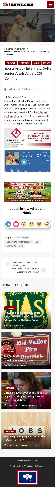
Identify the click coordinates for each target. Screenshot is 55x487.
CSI (37, 241)
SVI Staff (8, 325)
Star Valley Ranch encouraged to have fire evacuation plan (23, 358)
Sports (46, 63)
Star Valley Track (15, 245)
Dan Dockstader (11, 365)
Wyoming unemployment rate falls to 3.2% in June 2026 (26, 438)
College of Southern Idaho (19, 241)
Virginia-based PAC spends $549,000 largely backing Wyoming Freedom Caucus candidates (25, 396)
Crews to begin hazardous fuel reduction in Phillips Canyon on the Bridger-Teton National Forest (24, 316)
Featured (21, 49)
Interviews (24, 63)
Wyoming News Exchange (16, 405)
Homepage (8, 49)
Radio (36, 63)
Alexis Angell (22, 237)
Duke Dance (14, 89)
